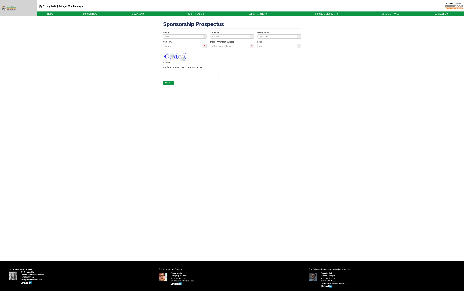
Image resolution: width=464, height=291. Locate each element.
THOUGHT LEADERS (194, 14)
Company (167, 42)
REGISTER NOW (89, 14)
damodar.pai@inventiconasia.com (334, 283)
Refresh (166, 62)
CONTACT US (441, 14)
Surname (214, 32)
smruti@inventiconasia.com (31, 280)
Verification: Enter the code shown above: (183, 67)
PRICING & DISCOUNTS (326, 14)
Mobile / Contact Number (222, 42)
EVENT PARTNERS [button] (258, 14)
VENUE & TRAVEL (390, 14)
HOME (50, 14)
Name (166, 32)
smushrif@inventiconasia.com (182, 281)
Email (259, 42)
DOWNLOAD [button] (138, 14)
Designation (263, 32)
